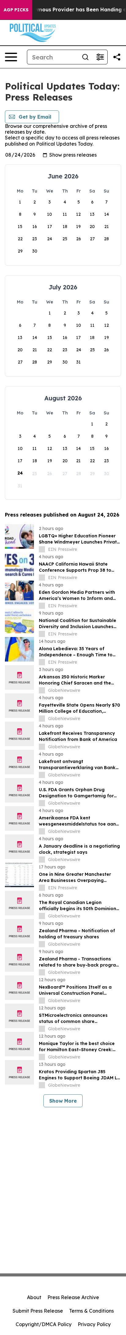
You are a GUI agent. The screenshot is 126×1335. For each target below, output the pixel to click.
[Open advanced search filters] (100, 57)
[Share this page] (117, 57)
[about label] (42, 549)
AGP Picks (16, 10)
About (34, 1297)
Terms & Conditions (91, 1311)
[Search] (85, 57)
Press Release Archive (73, 1297)
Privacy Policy (94, 1324)
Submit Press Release (38, 1311)
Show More (63, 1101)
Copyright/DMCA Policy (44, 1324)
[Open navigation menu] (11, 57)
